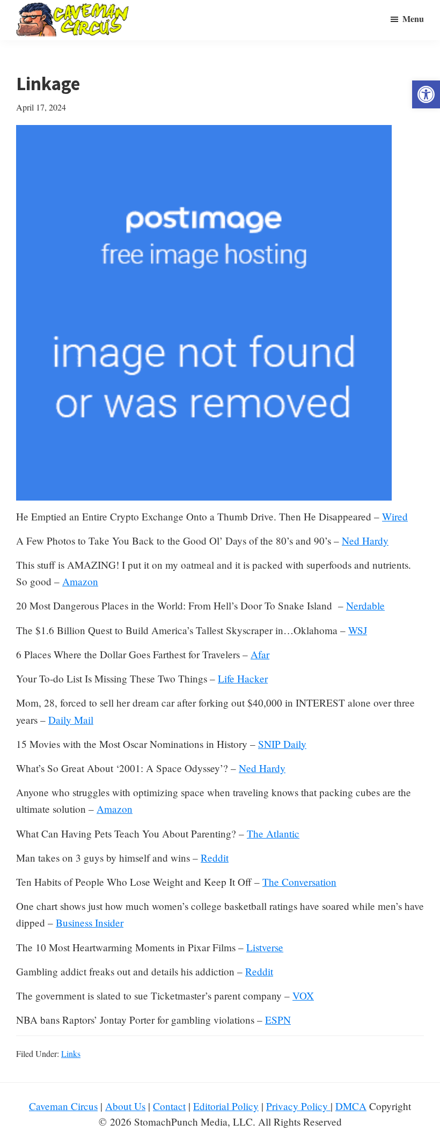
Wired (395, 516)
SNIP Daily (282, 744)
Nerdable (365, 605)
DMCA (350, 1106)
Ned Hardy (365, 540)
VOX (303, 995)
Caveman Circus (63, 1106)
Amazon (80, 581)
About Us (125, 1106)
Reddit (215, 857)
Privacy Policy (298, 1106)
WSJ (357, 630)
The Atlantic (273, 833)
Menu (413, 18)
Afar (260, 654)
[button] (426, 94)
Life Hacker (243, 678)
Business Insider (89, 922)
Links (70, 1053)
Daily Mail (70, 719)
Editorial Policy (226, 1106)
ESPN (278, 1019)
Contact (169, 1106)
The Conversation (299, 881)
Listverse (264, 947)
